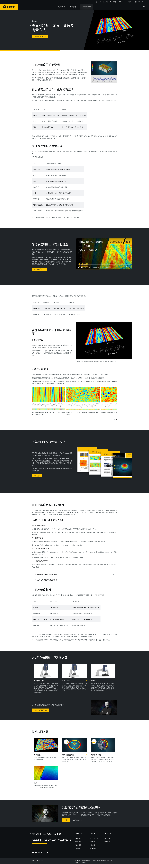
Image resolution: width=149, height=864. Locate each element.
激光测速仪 (73, 7)
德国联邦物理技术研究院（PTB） (66, 512)
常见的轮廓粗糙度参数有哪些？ (47, 574)
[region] (104, 254)
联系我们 (137, 2)
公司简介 (129, 2)
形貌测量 (78, 845)
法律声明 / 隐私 (79, 862)
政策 (85, 862)
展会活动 (105, 2)
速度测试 (78, 841)
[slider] (104, 264)
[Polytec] (9, 7)
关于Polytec (94, 838)
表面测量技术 (46, 461)
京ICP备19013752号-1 (107, 860)
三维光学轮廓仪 (86, 7)
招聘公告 (93, 845)
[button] (78, 267)
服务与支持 (113, 2)
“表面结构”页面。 (51, 138)
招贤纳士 (121, 2)
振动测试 (78, 838)
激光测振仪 (61, 7)
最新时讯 (93, 841)
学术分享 (98, 2)
